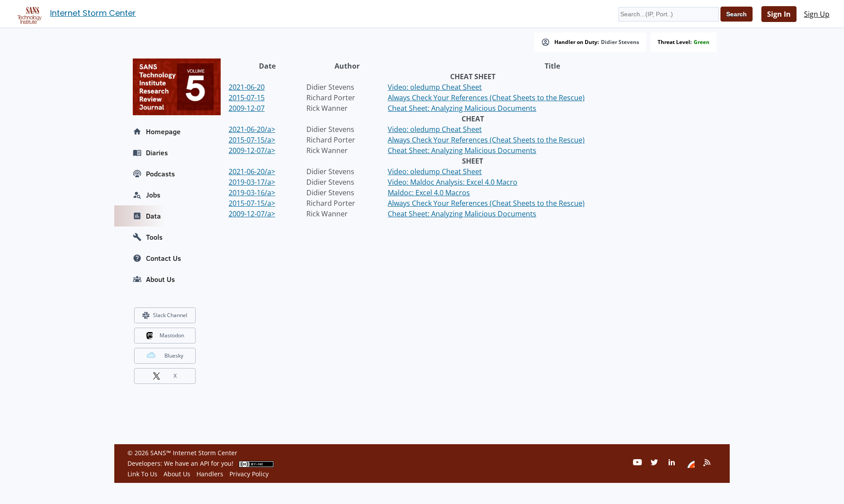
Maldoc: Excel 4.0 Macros (429, 192)
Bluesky (173, 355)
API (204, 463)
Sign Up (816, 14)
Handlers (209, 474)
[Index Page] (28, 13)
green (701, 42)
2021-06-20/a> (252, 129)
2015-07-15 (247, 97)
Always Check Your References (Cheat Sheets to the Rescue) (486, 97)
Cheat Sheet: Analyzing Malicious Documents (462, 108)
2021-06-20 (247, 87)
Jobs (153, 195)
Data (153, 216)
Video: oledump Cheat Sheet (435, 87)
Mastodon (172, 335)
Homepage (163, 131)
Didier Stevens (620, 42)
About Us (160, 279)
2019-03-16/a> (252, 192)
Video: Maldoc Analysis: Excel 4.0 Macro (452, 182)
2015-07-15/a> (252, 140)
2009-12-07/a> (252, 150)
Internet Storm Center (93, 12)
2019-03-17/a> (252, 182)
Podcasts (160, 174)
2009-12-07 (247, 108)
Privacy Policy (249, 474)
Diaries (157, 152)
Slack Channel (170, 315)
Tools (154, 237)
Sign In (779, 14)
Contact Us (163, 258)
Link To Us (142, 474)
